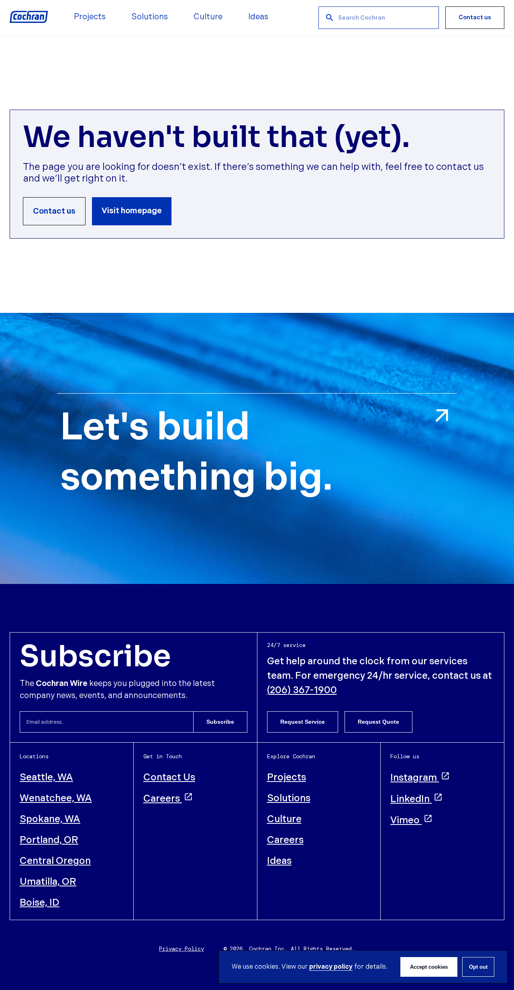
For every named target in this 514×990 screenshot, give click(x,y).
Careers (161, 798)
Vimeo (405, 820)
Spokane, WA (50, 819)
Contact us (475, 17)
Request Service (302, 722)
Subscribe (220, 722)
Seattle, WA (46, 777)
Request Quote (378, 722)
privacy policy (331, 967)
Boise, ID (39, 902)
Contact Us (169, 777)
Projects (286, 777)
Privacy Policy (181, 948)
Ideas (279, 861)
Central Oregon (55, 861)
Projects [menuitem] (90, 17)
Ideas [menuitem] (258, 17)
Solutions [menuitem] (149, 17)
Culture (284, 819)
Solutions (288, 798)
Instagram (413, 778)
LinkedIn (410, 799)
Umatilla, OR (48, 882)
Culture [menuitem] (208, 17)
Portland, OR (49, 840)
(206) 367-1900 (302, 690)
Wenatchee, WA (56, 798)
